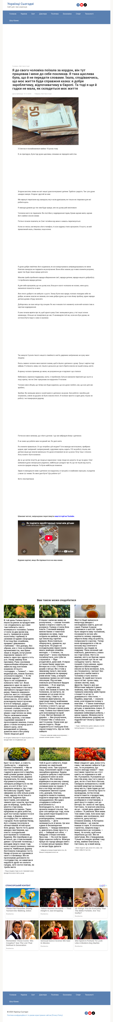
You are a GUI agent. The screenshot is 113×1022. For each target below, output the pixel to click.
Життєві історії (46, 94)
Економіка (67, 14)
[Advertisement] (56, 42)
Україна (24, 14)
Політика (54, 14)
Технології (89, 14)
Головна (12, 14)
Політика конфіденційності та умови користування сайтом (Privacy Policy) (35, 1015)
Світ (33, 14)
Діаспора (43, 14)
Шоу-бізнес (14, 21)
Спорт (78, 14)
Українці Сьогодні (20, 4)
